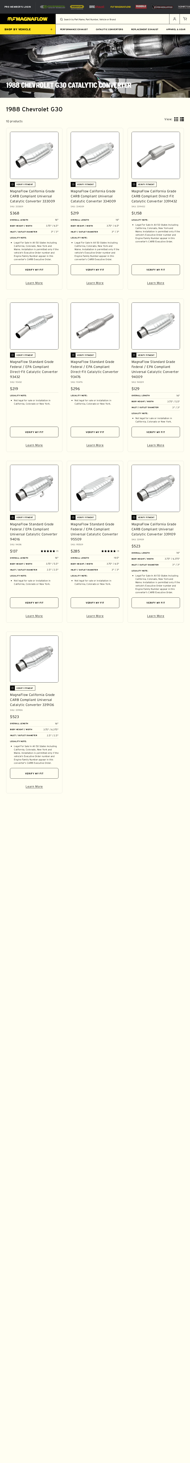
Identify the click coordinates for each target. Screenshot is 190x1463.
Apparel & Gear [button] (175, 29)
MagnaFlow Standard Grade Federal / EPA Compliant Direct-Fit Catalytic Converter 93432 (34, 369)
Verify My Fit (34, 270)
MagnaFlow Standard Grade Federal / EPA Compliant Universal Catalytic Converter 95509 (94, 531)
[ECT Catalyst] (52, 6)
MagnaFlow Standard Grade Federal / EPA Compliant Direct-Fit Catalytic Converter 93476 (94, 369)
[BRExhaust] (97, 7)
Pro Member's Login (17, 7)
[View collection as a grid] (176, 119)
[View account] (174, 19)
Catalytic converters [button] (109, 29)
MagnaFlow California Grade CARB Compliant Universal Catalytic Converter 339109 (154, 529)
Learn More (42, 283)
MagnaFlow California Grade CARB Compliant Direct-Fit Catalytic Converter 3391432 (154, 196)
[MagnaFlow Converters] (77, 7)
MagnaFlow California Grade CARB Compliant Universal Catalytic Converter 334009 (93, 196)
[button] (185, 19)
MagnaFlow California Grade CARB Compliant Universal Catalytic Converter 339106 (32, 700)
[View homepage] (28, 19)
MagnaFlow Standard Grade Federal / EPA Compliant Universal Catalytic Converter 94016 (33, 531)
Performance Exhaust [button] (74, 29)
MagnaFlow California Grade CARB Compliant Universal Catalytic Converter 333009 (32, 196)
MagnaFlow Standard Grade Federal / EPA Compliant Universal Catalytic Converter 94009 (155, 369)
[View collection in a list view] (182, 119)
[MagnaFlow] (120, 7)
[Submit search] (61, 19)
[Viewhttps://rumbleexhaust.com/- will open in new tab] (141, 7)
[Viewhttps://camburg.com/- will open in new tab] (162, 7)
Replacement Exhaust (144, 29)
